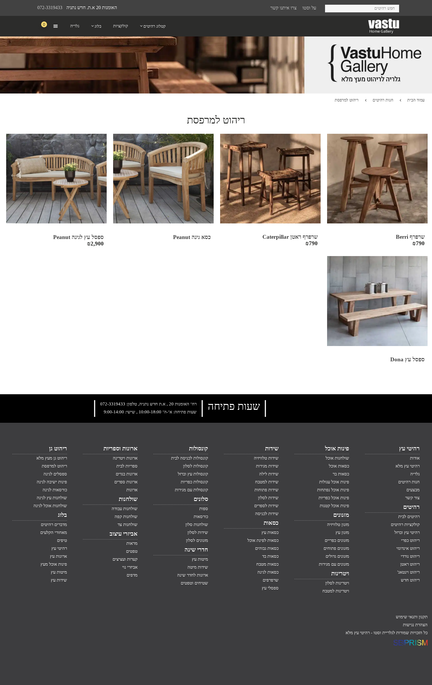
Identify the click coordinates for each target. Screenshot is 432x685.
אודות (415, 458)
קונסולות (198, 448)
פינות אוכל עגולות (334, 482)
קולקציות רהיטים (405, 524)
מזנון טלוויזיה (338, 524)
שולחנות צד (128, 524)
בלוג (62, 515)
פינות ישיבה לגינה (52, 482)
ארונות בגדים (127, 474)
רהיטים (411, 507)
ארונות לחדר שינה (192, 575)
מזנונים (341, 515)
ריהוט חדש (410, 580)
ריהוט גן (58, 448)
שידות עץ (59, 580)
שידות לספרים (266, 505)
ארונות (132, 489)
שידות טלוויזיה (266, 458)
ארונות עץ (58, 556)
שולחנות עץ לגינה (52, 497)
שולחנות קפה (126, 516)
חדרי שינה (196, 549)
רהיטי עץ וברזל (407, 532)
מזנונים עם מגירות (334, 564)
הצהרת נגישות (415, 624)
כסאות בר (341, 474)
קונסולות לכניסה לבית (189, 458)
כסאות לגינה (268, 572)
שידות (272, 448)
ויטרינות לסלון (337, 583)
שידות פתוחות (266, 489)
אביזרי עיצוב (124, 533)
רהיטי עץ (409, 448)
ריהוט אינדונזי (408, 548)
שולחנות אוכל (337, 458)
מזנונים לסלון (197, 540)
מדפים (132, 575)
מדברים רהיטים (54, 524)
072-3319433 (49, 7)
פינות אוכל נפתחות (333, 489)
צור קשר (412, 497)
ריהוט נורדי (410, 556)
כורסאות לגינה (55, 489)
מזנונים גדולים (337, 556)
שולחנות (128, 499)
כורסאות (201, 516)
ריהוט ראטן (410, 564)
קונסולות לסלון (195, 466)
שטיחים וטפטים (194, 583)
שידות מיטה (197, 567)
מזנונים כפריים (337, 540)
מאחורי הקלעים (53, 532)
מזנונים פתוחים (336, 548)
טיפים (62, 540)
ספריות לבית (127, 466)
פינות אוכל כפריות (334, 497)
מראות (132, 543)
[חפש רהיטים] (331, 7)
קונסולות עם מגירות (191, 489)
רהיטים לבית (409, 516)
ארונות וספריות (120, 448)
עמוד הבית (416, 100)
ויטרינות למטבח (335, 591)
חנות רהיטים (383, 100)
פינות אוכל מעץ (54, 564)
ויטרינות (340, 573)
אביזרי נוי (130, 567)
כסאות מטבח (267, 564)
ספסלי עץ (270, 588)
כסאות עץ (270, 532)
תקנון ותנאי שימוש (412, 616)
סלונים (201, 499)
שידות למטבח (267, 482)
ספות (203, 508)
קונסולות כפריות (194, 482)
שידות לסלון (268, 497)
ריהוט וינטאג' (408, 572)
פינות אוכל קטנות (334, 505)
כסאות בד (270, 556)
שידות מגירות (267, 466)
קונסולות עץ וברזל (193, 474)
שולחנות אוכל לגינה (50, 505)
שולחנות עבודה (125, 508)
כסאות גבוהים (267, 548)
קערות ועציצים (125, 559)
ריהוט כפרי (410, 540)
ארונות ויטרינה (125, 458)
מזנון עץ (342, 532)
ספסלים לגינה (55, 474)
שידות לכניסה (267, 513)
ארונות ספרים (126, 482)
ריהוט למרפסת (54, 466)
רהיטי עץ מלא (408, 466)
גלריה (415, 474)
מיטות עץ (200, 559)
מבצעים (413, 489)
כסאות (271, 522)
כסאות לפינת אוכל (263, 540)
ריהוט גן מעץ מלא (51, 458)
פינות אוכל (337, 448)
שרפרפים (271, 580)
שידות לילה (269, 474)
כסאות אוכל (339, 466)
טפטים (132, 551)
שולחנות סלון (196, 524)
